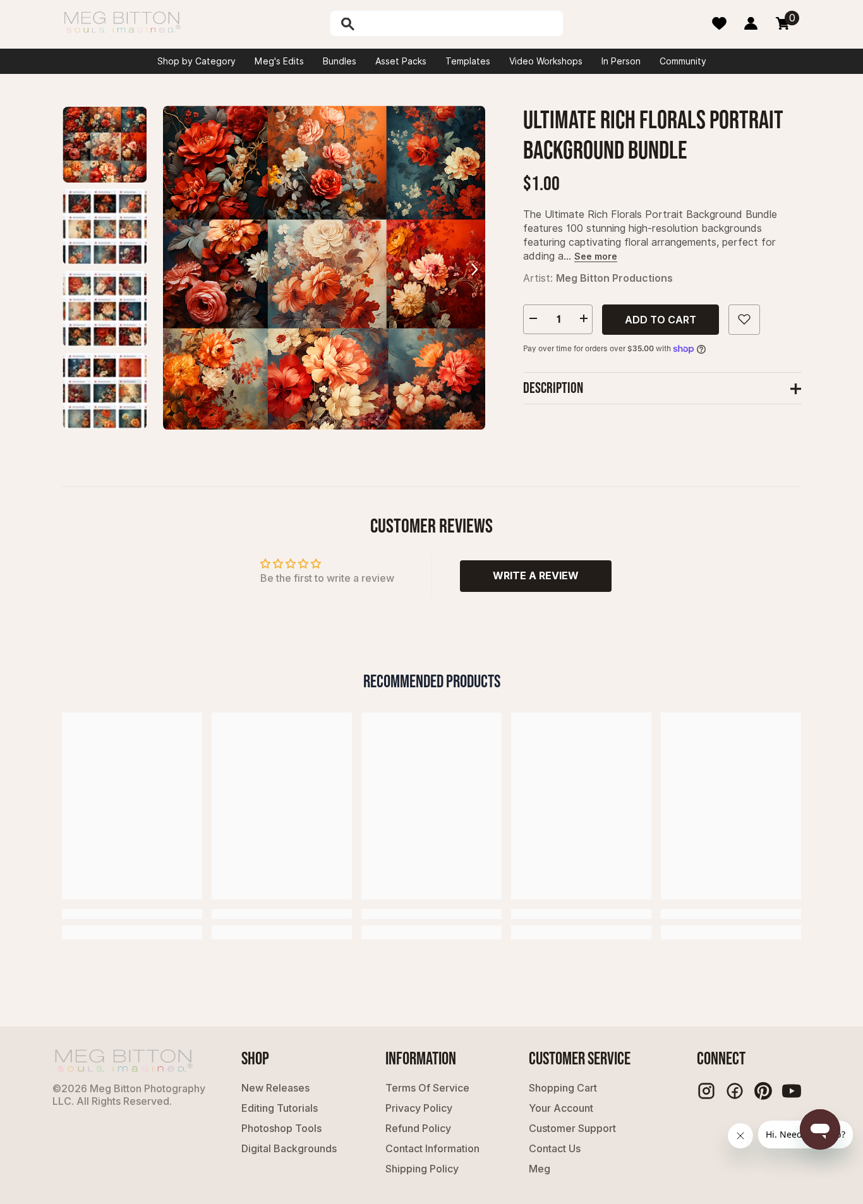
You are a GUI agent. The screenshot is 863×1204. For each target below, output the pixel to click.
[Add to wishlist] (744, 319)
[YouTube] (791, 1090)
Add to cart (660, 319)
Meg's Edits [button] (279, 61)
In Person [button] (621, 61)
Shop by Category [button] (196, 61)
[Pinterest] (763, 1090)
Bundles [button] (339, 61)
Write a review (536, 575)
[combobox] (460, 23)
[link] (132, 914)
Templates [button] (467, 61)
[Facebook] (734, 1090)
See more (595, 255)
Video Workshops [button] (545, 61)
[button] (474, 267)
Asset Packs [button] (400, 61)
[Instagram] (706, 1090)
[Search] (380, 23)
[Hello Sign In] (751, 23)
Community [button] (683, 61)
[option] (324, 267)
